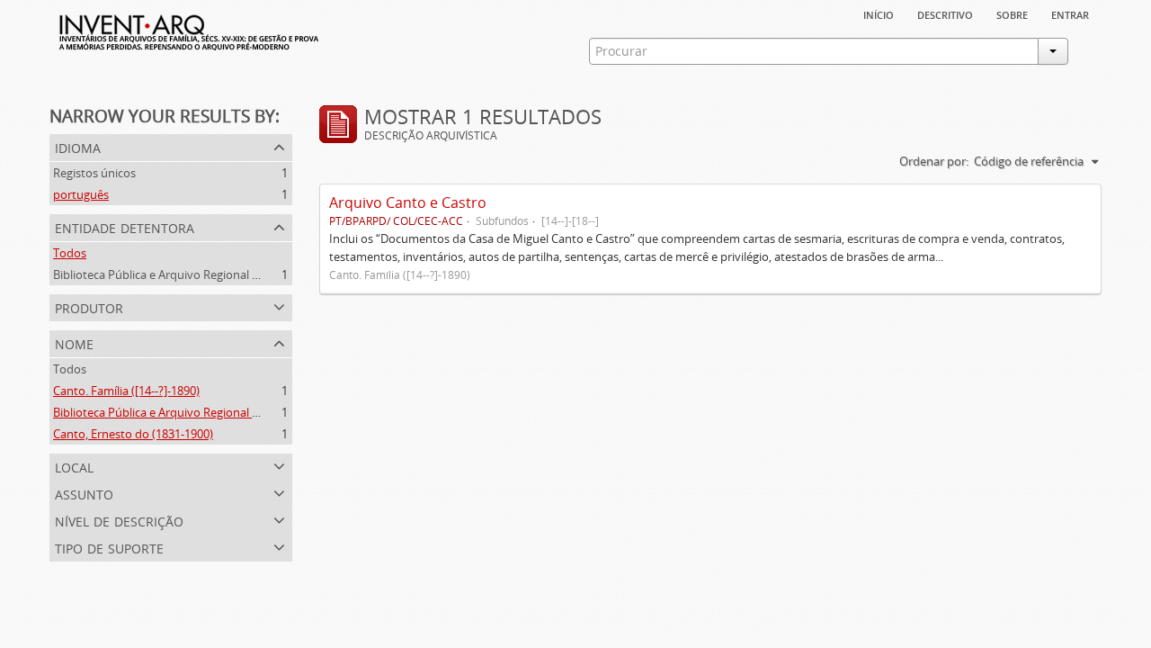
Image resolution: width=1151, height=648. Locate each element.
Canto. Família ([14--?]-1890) (126, 390)
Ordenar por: (933, 161)
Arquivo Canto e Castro (407, 202)
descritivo (945, 13)
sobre (1012, 13)
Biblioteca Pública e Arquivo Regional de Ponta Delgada (199, 274)
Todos (69, 253)
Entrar (1070, 13)
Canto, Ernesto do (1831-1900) (133, 434)
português (81, 194)
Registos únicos (94, 173)
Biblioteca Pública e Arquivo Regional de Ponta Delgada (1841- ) (220, 412)
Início (878, 13)
